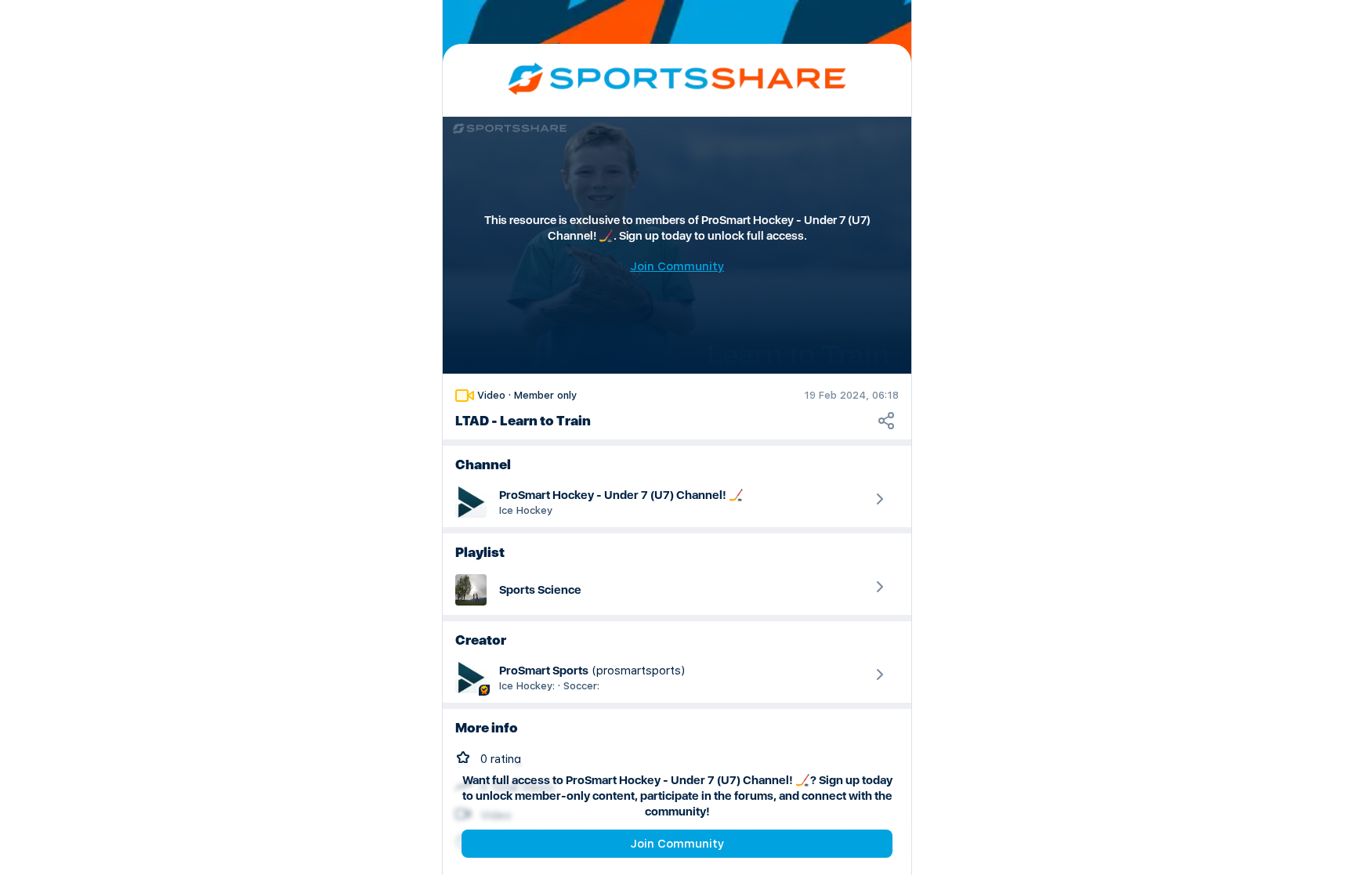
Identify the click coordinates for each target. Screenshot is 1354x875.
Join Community (677, 844)
